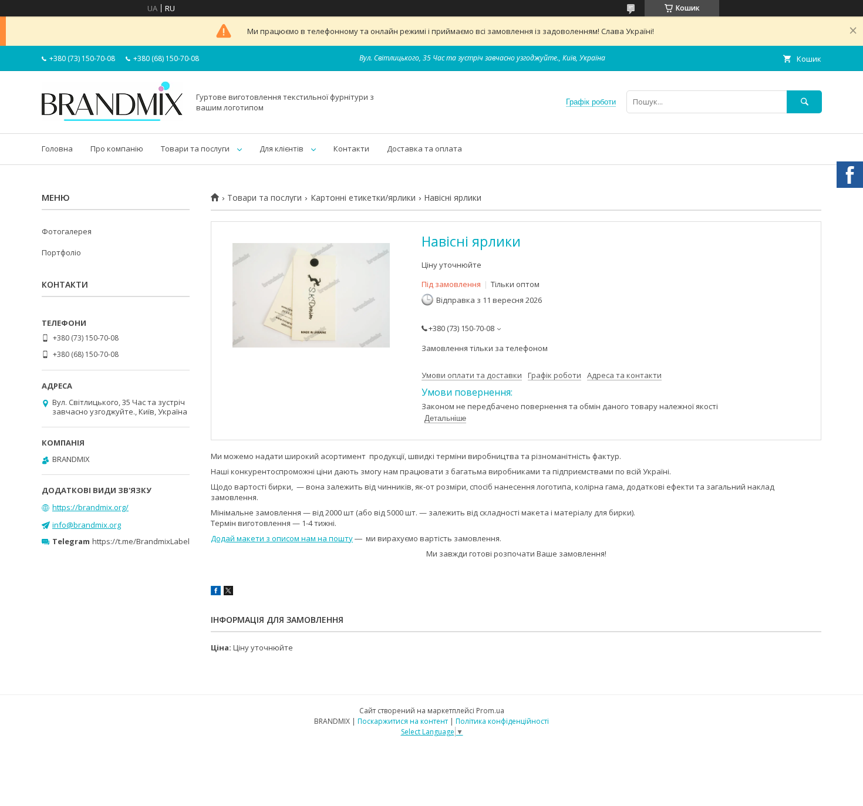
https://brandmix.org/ (90, 507)
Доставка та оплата (424, 148)
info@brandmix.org (86, 525)
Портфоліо (61, 252)
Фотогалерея (67, 231)
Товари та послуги (195, 148)
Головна (57, 148)
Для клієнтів (281, 148)
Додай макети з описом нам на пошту (282, 538)
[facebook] (216, 592)
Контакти (351, 148)
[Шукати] (804, 101)
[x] (228, 592)
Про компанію (116, 148)
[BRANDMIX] (112, 118)
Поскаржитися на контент (403, 721)
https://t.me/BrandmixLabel (141, 541)
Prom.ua (490, 711)
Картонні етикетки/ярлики (363, 198)
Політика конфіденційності (502, 721)
